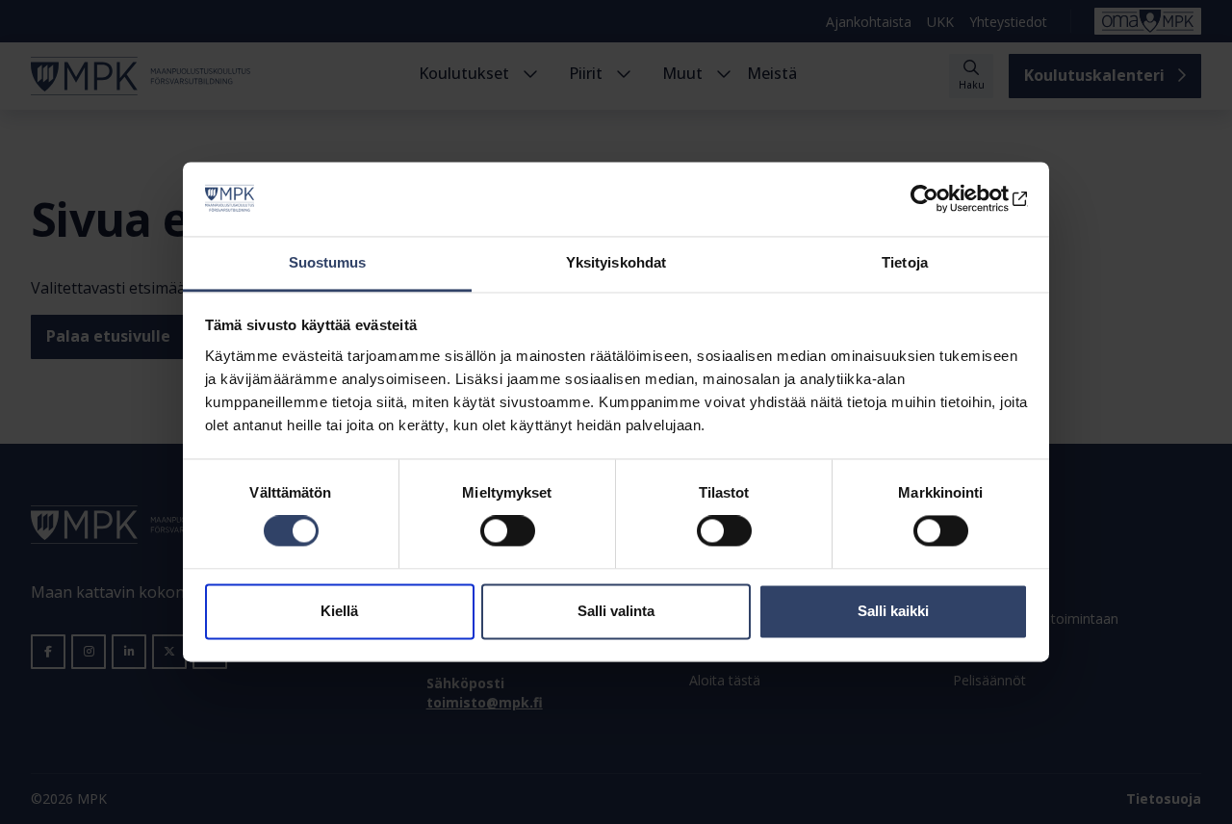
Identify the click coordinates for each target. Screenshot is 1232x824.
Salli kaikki (893, 611)
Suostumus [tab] (328, 262)
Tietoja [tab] (905, 262)
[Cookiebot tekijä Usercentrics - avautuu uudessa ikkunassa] (944, 199)
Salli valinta (616, 611)
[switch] (507, 531)
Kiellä (339, 611)
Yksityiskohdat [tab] (616, 262)
